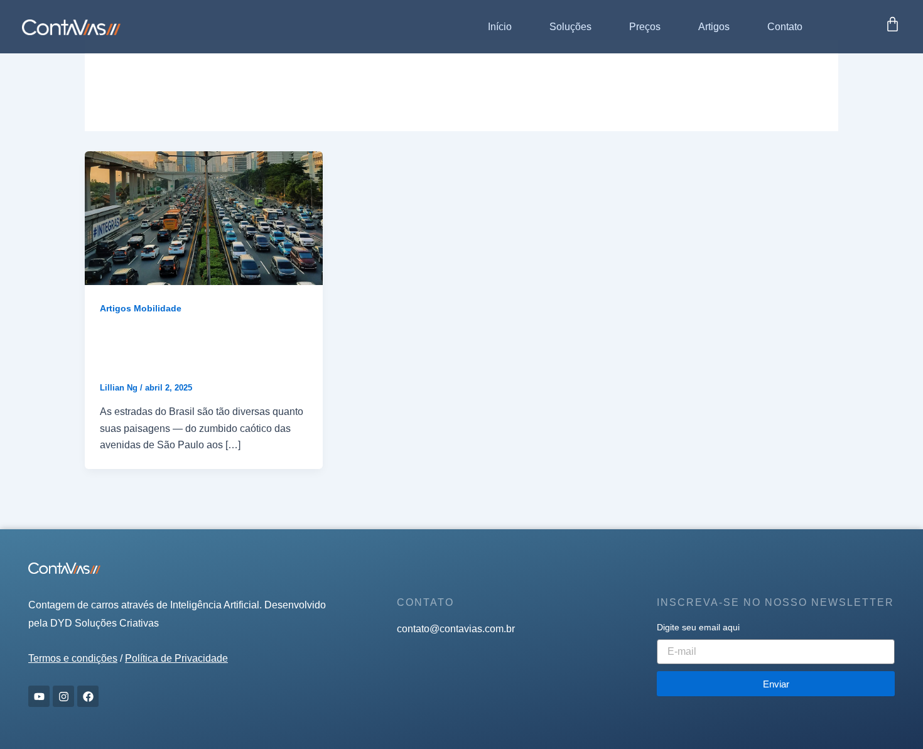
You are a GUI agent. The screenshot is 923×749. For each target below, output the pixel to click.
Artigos (714, 26)
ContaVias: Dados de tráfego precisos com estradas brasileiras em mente (201, 349)
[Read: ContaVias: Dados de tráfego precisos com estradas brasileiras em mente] (204, 217)
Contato (784, 26)
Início (500, 26)
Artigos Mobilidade (140, 308)
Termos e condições (72, 658)
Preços (645, 26)
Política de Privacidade (176, 658)
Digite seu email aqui (698, 627)
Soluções (570, 26)
